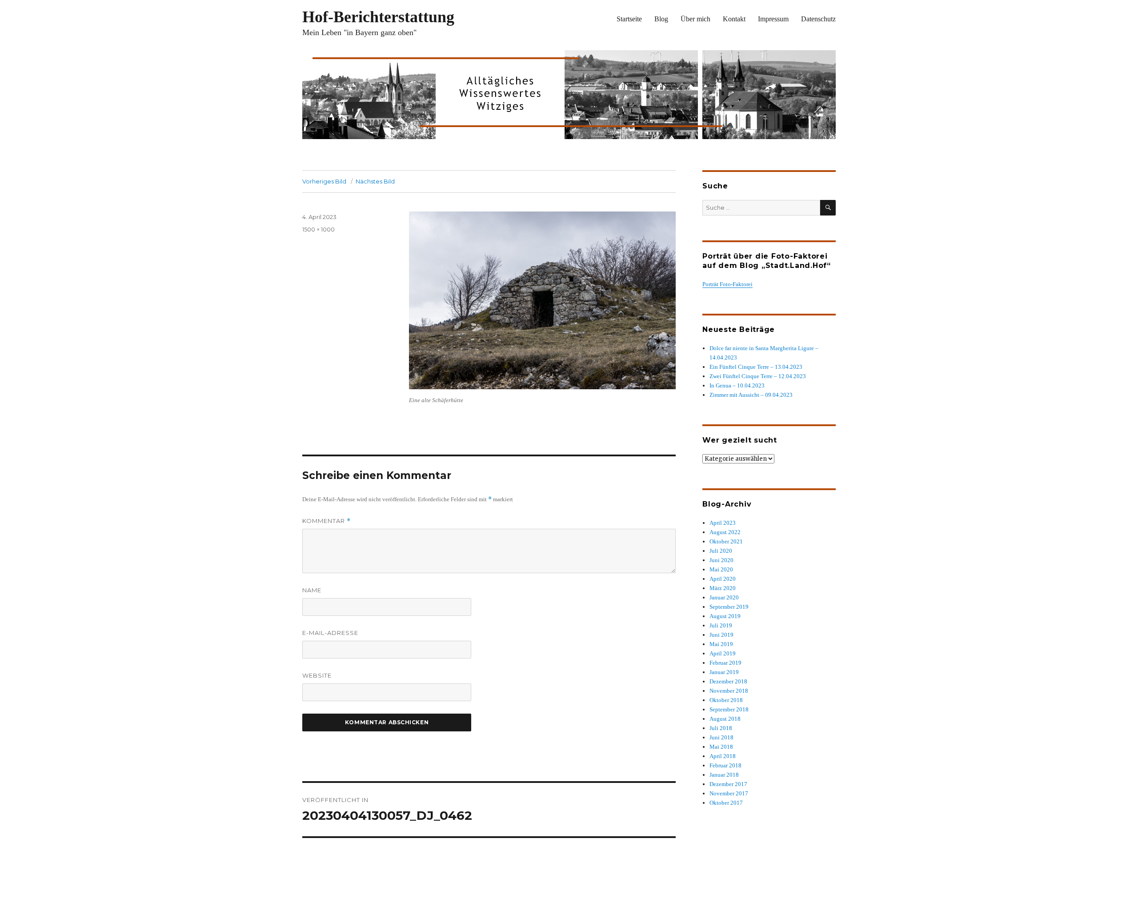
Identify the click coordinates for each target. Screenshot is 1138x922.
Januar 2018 (724, 774)
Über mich (695, 19)
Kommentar (326, 521)
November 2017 (728, 793)
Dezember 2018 (728, 681)
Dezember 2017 (728, 784)
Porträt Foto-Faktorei (727, 284)
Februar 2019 (725, 662)
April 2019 (722, 653)
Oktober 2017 (726, 802)
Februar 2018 (725, 765)
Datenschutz (818, 19)
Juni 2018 (721, 737)
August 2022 (725, 532)
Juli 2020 (720, 550)
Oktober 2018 (726, 700)
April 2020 (722, 578)
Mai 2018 (721, 746)
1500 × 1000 (318, 229)
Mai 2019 (721, 644)
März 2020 (722, 588)
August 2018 (725, 718)
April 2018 (722, 756)
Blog (661, 19)
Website (317, 675)
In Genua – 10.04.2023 (737, 385)
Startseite (629, 19)
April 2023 (722, 522)
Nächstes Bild (375, 181)
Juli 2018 (720, 728)
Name (311, 590)
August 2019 (725, 616)
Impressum (773, 19)
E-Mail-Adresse (330, 632)
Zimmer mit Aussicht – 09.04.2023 (751, 394)
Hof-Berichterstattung (378, 17)
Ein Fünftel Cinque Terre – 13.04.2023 (755, 366)
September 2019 (729, 606)
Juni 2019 (721, 634)
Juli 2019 (720, 625)
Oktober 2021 (726, 541)
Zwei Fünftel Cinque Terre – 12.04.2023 (757, 376)
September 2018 (729, 709)
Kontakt (734, 19)
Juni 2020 (721, 560)
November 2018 (728, 690)
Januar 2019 (724, 672)
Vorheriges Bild (324, 181)
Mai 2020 (721, 569)
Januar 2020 (724, 597)
